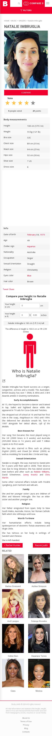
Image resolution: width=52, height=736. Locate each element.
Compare (36, 3)
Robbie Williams (41, 471)
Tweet (5, 289)
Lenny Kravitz (30, 474)
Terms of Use (26, 721)
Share (11, 289)
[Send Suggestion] (4, 381)
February (31, 234)
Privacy (26, 725)
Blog (26, 728)
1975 (42, 234)
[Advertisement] (26, 198)
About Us (26, 718)
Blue (29, 275)
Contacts (26, 731)
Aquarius (31, 246)
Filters (27, 10)
